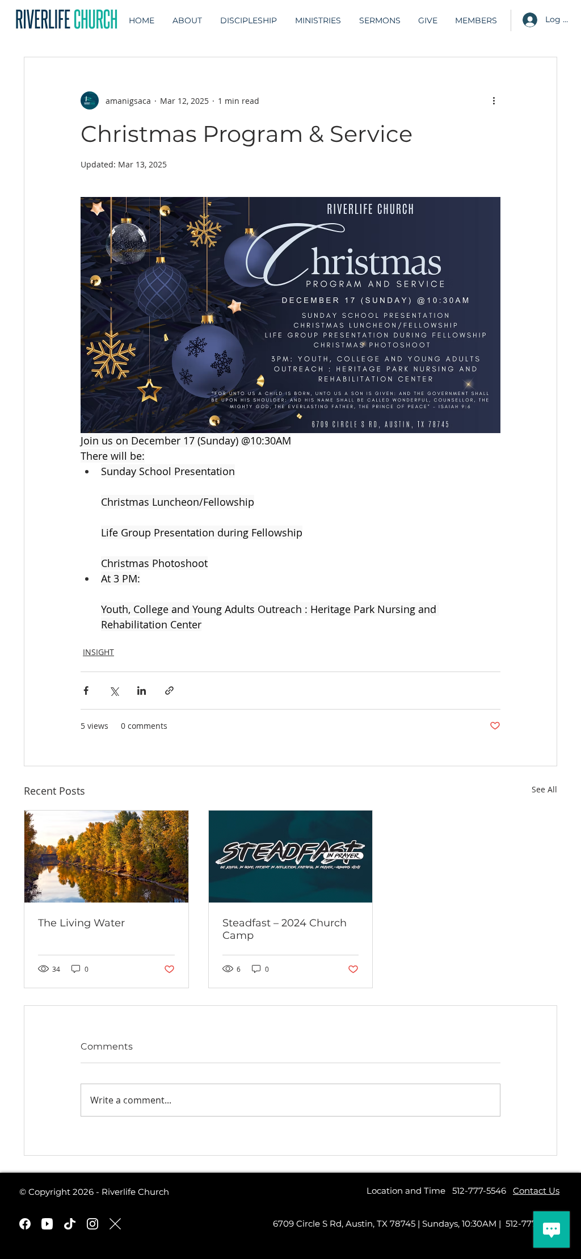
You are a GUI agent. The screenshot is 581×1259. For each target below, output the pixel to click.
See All (544, 789)
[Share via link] (169, 690)
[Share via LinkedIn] (141, 690)
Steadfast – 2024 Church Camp (284, 929)
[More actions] (493, 100)
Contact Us (536, 1190)
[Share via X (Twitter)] (113, 690)
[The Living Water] (106, 857)
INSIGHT (98, 652)
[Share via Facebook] (86, 690)
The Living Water (81, 923)
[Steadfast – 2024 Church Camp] (291, 857)
